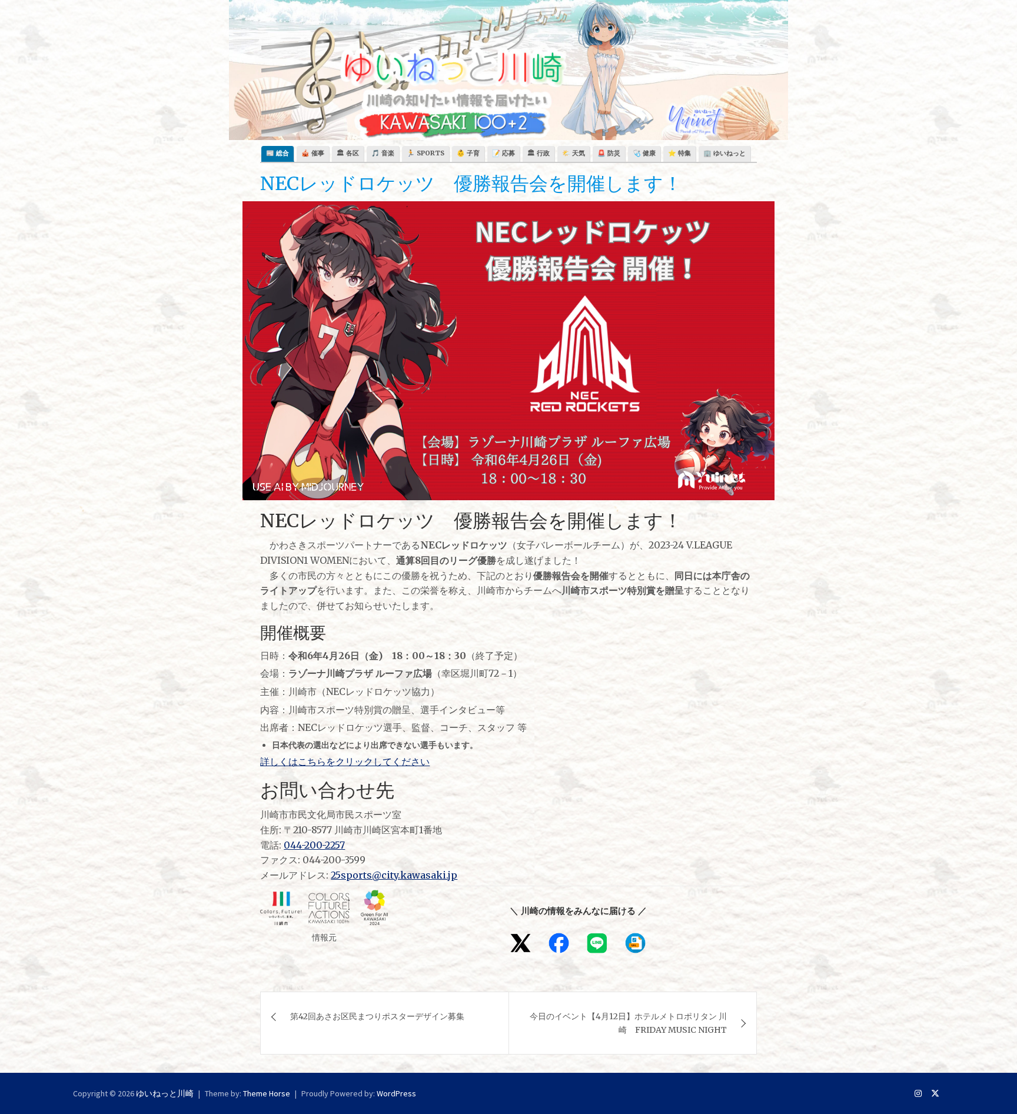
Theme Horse (266, 1093)
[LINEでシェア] (597, 943)
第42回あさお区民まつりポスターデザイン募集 (377, 1016)
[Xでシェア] (520, 943)
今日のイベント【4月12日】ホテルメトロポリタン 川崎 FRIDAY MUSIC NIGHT (628, 1023)
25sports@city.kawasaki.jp (394, 875)
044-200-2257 (314, 845)
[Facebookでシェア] (559, 943)
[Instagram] (918, 1093)
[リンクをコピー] (635, 943)
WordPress (396, 1093)
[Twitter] (935, 1093)
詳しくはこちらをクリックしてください (345, 761)
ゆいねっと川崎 (165, 1093)
